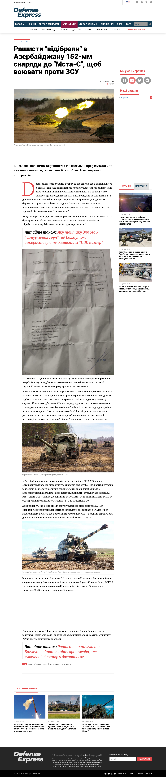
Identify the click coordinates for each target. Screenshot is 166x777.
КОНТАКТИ (148, 773)
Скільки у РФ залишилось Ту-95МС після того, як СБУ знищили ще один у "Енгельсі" (62, 726)
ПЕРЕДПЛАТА (138, 773)
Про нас (34, 30)
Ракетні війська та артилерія (60, 664)
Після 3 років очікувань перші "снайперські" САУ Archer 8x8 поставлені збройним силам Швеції (96, 727)
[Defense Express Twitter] (146, 2)
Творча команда (49, 30)
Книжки (88, 30)
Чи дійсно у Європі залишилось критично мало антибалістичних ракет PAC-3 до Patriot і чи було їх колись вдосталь (29, 727)
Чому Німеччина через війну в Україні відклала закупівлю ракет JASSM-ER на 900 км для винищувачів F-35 (134, 255)
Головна (16, 42)
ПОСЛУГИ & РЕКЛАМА (125, 773)
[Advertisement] (103, 13)
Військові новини (41, 664)
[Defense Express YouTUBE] (141, 2)
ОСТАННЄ (126, 186)
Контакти (116, 30)
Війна (30, 664)
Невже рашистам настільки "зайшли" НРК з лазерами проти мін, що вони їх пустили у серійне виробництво (134, 220)
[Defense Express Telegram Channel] (151, 2)
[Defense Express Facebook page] (137, 2)
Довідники (76, 30)
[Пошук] (150, 24)
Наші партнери (101, 30)
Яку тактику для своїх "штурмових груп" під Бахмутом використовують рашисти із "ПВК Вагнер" (64, 237)
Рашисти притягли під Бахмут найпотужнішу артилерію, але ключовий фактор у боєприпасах (62, 651)
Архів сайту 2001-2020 (136, 30)
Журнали (64, 30)
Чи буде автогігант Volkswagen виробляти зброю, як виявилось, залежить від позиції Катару (134, 288)
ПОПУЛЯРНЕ (141, 186)
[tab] (126, 186)
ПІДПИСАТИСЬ (144, 759)
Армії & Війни (25, 42)
